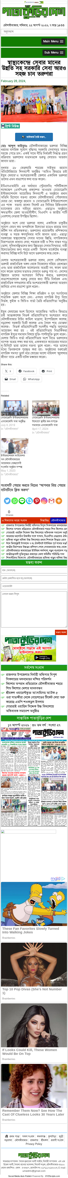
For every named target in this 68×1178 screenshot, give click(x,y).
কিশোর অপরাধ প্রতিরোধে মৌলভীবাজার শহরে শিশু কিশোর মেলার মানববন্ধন (34, 686)
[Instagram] (44, 498)
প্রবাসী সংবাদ (57, 1140)
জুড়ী (61, 1136)
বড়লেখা (8, 1140)
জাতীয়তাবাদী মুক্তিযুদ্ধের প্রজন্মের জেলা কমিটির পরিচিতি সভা (35, 554)
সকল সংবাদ (28, 1136)
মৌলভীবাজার (58, 520)
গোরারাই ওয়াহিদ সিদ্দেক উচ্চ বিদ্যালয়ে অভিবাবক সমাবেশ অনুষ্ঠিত (30, 708)
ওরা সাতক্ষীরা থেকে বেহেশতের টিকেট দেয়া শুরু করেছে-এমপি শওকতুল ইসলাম (35, 699)
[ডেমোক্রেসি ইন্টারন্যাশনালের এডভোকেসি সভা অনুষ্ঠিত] (14, 408)
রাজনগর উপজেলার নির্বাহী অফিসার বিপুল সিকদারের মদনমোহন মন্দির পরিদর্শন (31, 677)
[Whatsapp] (14, 498)
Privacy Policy (34, 1144)
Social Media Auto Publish (20, 1176)
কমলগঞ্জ (41, 1136)
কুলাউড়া (52, 1136)
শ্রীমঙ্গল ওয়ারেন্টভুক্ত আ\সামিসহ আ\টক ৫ (32, 693)
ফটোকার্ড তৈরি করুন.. (36, 136)
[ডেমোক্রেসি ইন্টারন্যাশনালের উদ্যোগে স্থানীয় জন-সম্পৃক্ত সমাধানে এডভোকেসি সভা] (46, 408)
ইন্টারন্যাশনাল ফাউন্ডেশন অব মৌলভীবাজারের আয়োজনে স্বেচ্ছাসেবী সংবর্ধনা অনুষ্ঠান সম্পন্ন (13, 461)
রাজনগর (34, 1140)
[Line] (22, 498)
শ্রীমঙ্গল (44, 1140)
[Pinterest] (36, 498)
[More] (59, 498)
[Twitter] (7, 498)
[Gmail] (51, 498)
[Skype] (29, 498)
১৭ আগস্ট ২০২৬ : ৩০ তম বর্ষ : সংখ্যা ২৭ (34, 725)
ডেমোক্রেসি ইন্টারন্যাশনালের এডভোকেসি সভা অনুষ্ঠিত (14, 419)
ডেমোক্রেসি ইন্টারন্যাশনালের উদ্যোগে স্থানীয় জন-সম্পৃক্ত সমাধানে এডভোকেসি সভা (45, 421)
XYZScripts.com (52, 1176)
